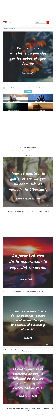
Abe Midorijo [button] (28, 91)
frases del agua (28, 149)
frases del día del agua (36, 149)
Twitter (43, 415)
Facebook (38, 415)
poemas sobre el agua (19, 149)
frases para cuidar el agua (9, 149)
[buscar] (48, 22)
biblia (11, 415)
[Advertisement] (28, 10)
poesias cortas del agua (46, 149)
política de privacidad (24, 415)
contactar (16, 415)
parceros (33, 415)
